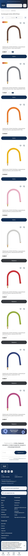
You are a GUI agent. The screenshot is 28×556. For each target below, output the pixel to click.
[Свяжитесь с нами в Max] (8, 471)
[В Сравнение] (24, 23)
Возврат (3, 528)
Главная (3, 554)
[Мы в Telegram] (2, 471)
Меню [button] (14, 554)
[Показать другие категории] (10, 10)
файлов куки (12, 547)
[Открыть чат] (12, 471)
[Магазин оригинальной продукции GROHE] (3, 5)
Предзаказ (14, 260)
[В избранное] (20, 23)
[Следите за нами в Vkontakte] (5, 471)
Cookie (15, 515)
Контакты (16, 505)
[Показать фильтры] (25, 17)
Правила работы (5, 535)
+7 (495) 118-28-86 (5, 476)
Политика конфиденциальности (19, 458)
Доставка (3, 523)
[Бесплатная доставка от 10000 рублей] (14, 431)
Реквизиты (3, 537)
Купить (14, 56)
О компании (17, 500)
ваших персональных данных (8, 548)
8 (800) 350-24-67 (18, 476)
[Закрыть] (24, 545)
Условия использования (14, 459)
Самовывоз (17, 502)
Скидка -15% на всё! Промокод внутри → (13, 1)
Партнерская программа (20, 517)
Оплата (3, 526)
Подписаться (20, 452)
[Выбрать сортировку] (2, 17)
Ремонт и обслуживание (6, 533)
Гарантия (3, 530)
